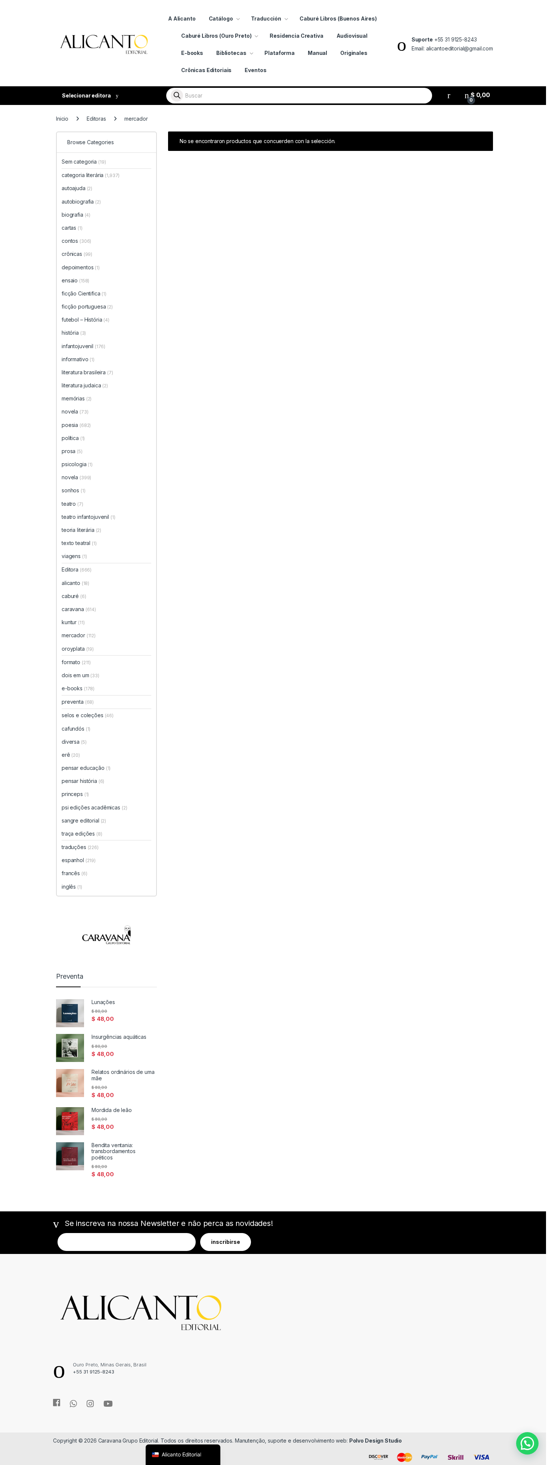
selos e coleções (88, 715)
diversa (74, 741)
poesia (76, 425)
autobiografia (81, 201)
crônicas (77, 254)
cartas (72, 227)
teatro (72, 504)
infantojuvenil (83, 346)
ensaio (75, 280)
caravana (79, 609)
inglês (72, 886)
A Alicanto (182, 18)
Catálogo (221, 18)
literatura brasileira (87, 372)
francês (74, 873)
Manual (317, 53)
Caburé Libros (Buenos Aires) (338, 18)
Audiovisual (351, 35)
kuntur (73, 622)
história (74, 332)
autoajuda (77, 188)
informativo (78, 359)
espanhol (79, 860)
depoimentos (81, 267)
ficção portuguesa (87, 306)
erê (71, 755)
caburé (74, 596)
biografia (76, 214)
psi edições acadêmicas (94, 807)
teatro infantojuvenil (88, 517)
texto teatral (79, 543)
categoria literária (91, 175)
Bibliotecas (231, 53)
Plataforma (279, 53)
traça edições (82, 833)
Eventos (255, 70)
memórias (77, 398)
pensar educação (86, 768)
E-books (192, 53)
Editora (77, 569)
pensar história (83, 781)
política (73, 438)
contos (76, 241)
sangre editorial (84, 820)
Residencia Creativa (296, 35)
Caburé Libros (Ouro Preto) (216, 35)
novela (75, 411)
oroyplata (78, 648)
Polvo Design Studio (375, 1440)
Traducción (266, 18)
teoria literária (81, 530)
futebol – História (85, 319)
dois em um (80, 675)
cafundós (76, 728)
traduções (80, 847)
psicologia (77, 464)
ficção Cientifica (84, 293)
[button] (527, 1443)
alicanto (75, 583)
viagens (74, 556)
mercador (79, 635)
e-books (78, 688)
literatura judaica (85, 385)
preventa (78, 702)
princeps (75, 794)
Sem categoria (84, 161)
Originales (353, 53)
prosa (72, 451)
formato (76, 662)
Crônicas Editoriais (206, 70)
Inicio (62, 118)
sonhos (74, 490)
